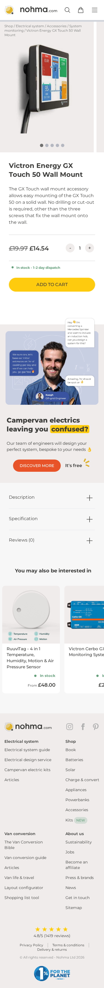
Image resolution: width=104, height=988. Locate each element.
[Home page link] (25, 10)
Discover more (37, 465)
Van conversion (19, 833)
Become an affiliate (76, 865)
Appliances (76, 789)
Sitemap (73, 907)
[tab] (41, 145)
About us (74, 833)
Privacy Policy (31, 945)
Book (70, 749)
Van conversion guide (25, 857)
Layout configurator (23, 887)
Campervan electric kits (27, 769)
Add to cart (52, 284)
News (70, 887)
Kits (75, 820)
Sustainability (78, 842)
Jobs (69, 852)
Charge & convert (82, 779)
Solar (70, 769)
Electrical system (30, 26)
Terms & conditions (68, 945)
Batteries (74, 759)
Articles (11, 779)
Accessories (57, 26)
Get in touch (77, 897)
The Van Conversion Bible (23, 845)
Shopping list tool (21, 897)
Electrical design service (27, 759)
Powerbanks (77, 799)
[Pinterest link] (96, 726)
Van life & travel (19, 877)
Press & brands (79, 877)
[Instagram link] (70, 726)
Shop (8, 26)
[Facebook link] (84, 726)
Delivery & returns (52, 949)
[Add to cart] (80, 10)
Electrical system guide (27, 749)
